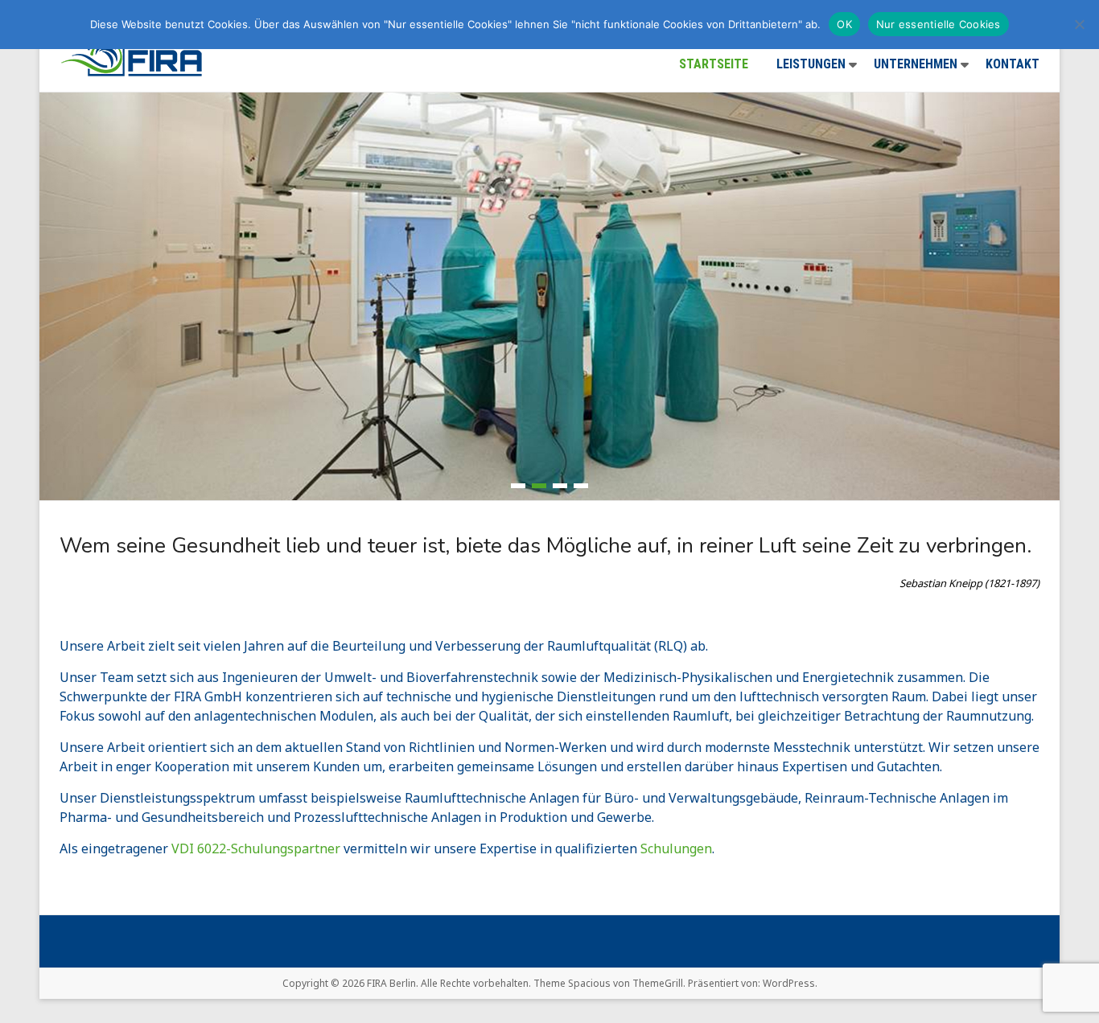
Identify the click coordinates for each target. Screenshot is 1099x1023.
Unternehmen (915, 64)
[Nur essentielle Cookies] (1079, 24)
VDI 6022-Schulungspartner (255, 848)
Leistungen (811, 64)
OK (844, 24)
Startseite (713, 64)
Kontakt (1012, 64)
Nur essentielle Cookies (938, 24)
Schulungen (676, 848)
